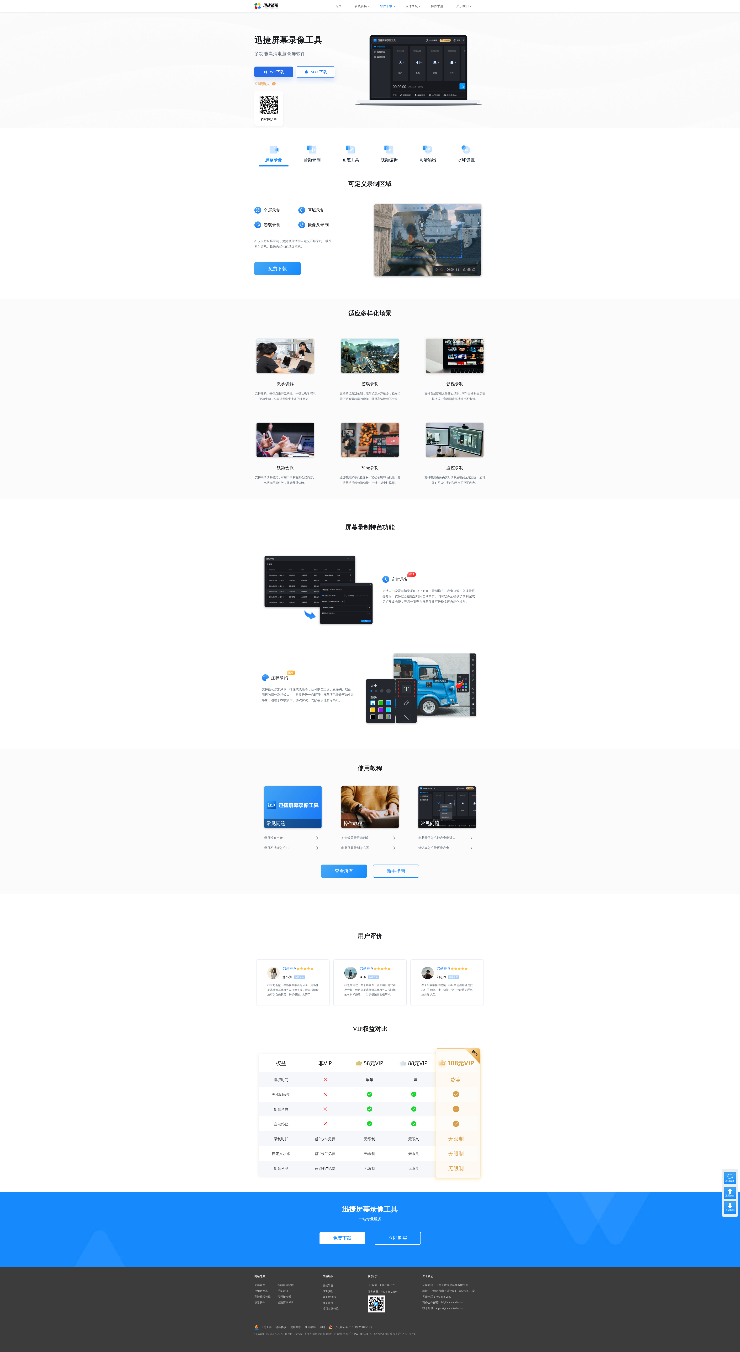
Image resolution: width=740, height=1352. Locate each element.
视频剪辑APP (285, 1302)
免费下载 (277, 268)
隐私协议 (281, 1327)
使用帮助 (310, 1327)
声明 (322, 1327)
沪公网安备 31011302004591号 (354, 1327)
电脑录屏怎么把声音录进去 (436, 837)
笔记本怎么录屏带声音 (433, 848)
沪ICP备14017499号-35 (362, 1334)
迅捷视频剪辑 (262, 1296)
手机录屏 (283, 1291)
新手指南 (396, 871)
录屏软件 (259, 1285)
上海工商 (266, 1327)
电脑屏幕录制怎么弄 (355, 848)
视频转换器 (261, 1291)
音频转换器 (284, 1296)
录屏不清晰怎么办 (276, 848)
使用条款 (295, 1327)
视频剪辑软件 (286, 1285)
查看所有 (344, 871)
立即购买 (397, 1238)
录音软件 (259, 1302)
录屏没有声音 (273, 837)
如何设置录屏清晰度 (355, 837)
